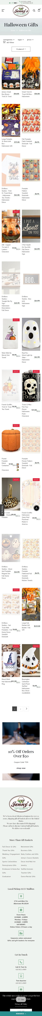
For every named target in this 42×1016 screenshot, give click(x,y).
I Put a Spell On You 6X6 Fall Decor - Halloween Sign (26, 249)
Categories (8, 40)
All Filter (10, 42)
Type (20, 40)
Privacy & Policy (21, 1004)
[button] (21, 1013)
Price (29, 40)
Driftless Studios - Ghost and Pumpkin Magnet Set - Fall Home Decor (7, 572)
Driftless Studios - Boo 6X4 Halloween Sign (26, 301)
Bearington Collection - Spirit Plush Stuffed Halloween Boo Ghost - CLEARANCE (26, 686)
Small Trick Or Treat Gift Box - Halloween (27, 94)
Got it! (21, 1011)
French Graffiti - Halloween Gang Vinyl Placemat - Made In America (27, 518)
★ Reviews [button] (2, 510)
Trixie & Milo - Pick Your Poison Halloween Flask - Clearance (27, 410)
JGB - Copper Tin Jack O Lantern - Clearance (6, 248)
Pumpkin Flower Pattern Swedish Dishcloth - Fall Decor (27, 463)
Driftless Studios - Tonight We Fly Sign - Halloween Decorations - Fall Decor (7, 303)
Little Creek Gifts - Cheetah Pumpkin (7, 515)
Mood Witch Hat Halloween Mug (7, 681)
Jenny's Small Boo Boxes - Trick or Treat (6, 94)
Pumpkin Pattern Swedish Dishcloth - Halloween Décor (26, 194)
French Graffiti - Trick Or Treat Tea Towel (7, 407)
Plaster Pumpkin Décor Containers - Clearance (5, 464)
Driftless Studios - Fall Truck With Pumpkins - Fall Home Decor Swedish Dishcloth (7, 630)
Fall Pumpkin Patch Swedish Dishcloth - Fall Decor (27, 142)
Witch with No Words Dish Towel (6, 355)
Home (13, 30)
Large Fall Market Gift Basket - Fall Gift (26, 626)
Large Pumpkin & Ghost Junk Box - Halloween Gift (7, 142)
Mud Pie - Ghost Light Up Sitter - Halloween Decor (27, 357)
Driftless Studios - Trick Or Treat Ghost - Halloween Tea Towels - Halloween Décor (7, 195)
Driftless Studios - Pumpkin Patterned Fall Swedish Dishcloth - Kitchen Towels (27, 573)
